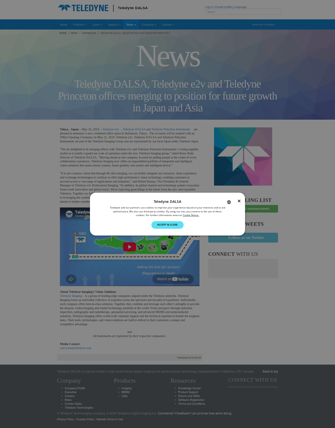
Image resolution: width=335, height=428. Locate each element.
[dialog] (167, 214)
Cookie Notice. (191, 215)
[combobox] (229, 202)
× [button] (239, 201)
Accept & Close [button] (167, 225)
